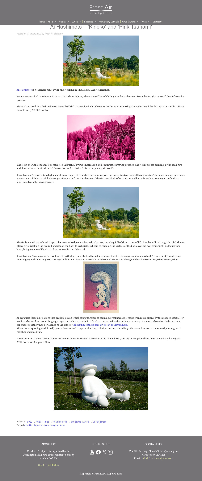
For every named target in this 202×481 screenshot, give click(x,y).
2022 (29, 421)
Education (88, 21)
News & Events (129, 21)
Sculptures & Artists (80, 421)
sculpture (45, 425)
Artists (75, 21)
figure (37, 425)
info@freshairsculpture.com (157, 458)
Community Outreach (109, 21)
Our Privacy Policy (48, 465)
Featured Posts (60, 421)
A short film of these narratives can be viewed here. (100, 325)
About (50, 21)
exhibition (28, 425)
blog (47, 421)
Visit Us (62, 21)
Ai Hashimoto (24, 90)
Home (42, 21)
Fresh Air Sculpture (54, 33)
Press (144, 21)
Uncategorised (99, 421)
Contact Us (158, 21)
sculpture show (58, 425)
